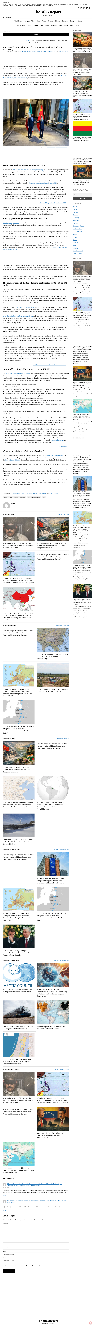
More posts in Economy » (62, 625)
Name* (4, 1245)
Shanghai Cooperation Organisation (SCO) (43, 183)
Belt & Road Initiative (12, 460)
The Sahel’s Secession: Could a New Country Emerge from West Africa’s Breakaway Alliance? (82, 49)
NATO (19, 5)
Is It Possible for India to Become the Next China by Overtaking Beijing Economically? (52, 656)
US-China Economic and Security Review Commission (49, 365)
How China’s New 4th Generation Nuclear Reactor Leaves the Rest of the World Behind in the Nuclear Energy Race (18, 804)
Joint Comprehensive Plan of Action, (18, 374)
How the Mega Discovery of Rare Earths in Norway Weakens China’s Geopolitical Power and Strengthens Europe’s (53, 556)
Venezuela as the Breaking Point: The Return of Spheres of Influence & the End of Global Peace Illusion (18, 545)
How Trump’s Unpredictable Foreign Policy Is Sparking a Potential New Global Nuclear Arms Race (18, 1170)
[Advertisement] (36, 58)
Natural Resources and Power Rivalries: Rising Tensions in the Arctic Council (17, 990)
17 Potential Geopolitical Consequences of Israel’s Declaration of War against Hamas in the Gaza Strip (18, 1061)
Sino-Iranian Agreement (34, 497)
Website (5, 1257)
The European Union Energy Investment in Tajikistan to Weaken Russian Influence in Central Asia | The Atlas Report (36, 1201)
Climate (39, 4)
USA (44, 497)
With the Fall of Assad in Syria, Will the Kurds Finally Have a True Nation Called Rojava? (82, 138)
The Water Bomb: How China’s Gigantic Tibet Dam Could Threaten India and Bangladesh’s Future (52, 545)
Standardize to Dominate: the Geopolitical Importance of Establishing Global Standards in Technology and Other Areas (52, 992)
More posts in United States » (61, 1069)
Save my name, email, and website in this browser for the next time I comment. (25, 1265)
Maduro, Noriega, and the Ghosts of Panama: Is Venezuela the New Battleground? (50, 1135)
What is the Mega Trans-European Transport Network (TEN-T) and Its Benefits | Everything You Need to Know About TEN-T (18, 692)
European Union (16, 4)
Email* (4, 1251)
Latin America (13, 5)
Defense (56, 4)
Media (71, 4)
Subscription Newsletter (33, 5)
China (24, 4)
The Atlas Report (47, 11)
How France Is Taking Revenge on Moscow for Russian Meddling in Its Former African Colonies (16, 952)
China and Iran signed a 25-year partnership (28, 170)
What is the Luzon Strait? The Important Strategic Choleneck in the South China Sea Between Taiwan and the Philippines (18, 580)
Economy (45, 4)
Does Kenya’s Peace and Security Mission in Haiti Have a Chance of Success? (52, 690)
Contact (50, 5)
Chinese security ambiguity (25, 307)
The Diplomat (62, 447)
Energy (51, 4)
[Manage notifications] (90, 1322)
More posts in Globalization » (61, 960)
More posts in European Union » (61, 849)
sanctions (22, 497)
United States (7, 4)
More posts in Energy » (63, 738)
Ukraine (34, 4)
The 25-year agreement (11, 223)
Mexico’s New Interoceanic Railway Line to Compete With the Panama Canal (18, 1027)
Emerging (5, 5)
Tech (80, 4)
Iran (11, 497)
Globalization (64, 4)
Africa (85, 4)
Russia (28, 4)
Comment (5, 1223)
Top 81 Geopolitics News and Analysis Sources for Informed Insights (51, 1027)
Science (76, 4)
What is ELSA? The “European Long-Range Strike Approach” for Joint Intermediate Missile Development (50, 880)
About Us (44, 5)
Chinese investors (58, 440)
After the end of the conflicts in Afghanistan (18, 316)
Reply (4, 1195)
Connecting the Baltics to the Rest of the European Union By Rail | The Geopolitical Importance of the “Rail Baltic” (18, 729)
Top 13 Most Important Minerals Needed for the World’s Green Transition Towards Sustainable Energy (18, 841)
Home (28, 41)
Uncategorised (78, 251)
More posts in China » (63, 514)
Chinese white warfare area (54, 456)
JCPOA (16, 497)
